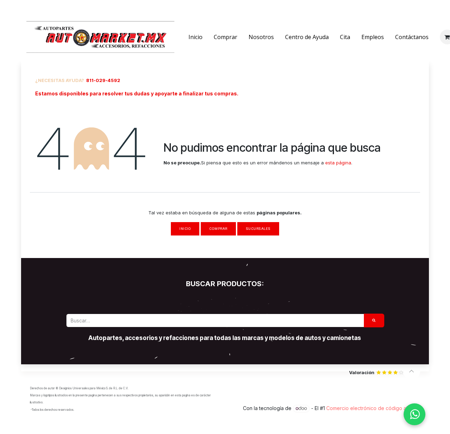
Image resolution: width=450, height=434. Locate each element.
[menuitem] (195, 37)
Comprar (218, 229)
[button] (411, 371)
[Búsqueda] (374, 320)
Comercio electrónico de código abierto (373, 408)
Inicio (185, 229)
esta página (338, 162)
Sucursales (258, 229)
